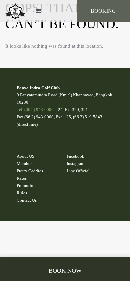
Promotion (26, 185)
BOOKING (103, 11)
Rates (22, 178)
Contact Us (27, 200)
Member (24, 163)
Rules (22, 192)
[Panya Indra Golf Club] (15, 11)
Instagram (75, 163)
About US (25, 156)
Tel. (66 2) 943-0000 (35, 109)
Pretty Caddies (30, 170)
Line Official (78, 170)
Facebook (75, 156)
